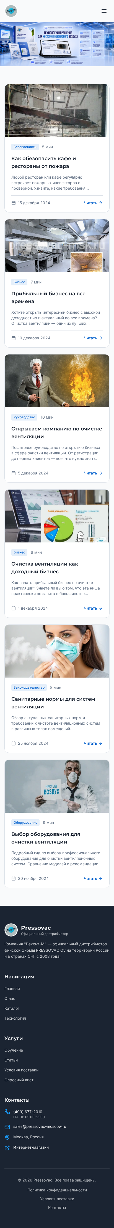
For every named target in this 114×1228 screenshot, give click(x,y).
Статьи (11, 1060)
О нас (9, 998)
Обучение (13, 1050)
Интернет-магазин (31, 1147)
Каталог (11, 1008)
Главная (12, 988)
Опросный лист (18, 1079)
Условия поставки (21, 1070)
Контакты (57, 1207)
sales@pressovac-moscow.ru (39, 1126)
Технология (15, 1018)
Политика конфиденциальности (57, 1190)
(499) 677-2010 (27, 1111)
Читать (90, 202)
